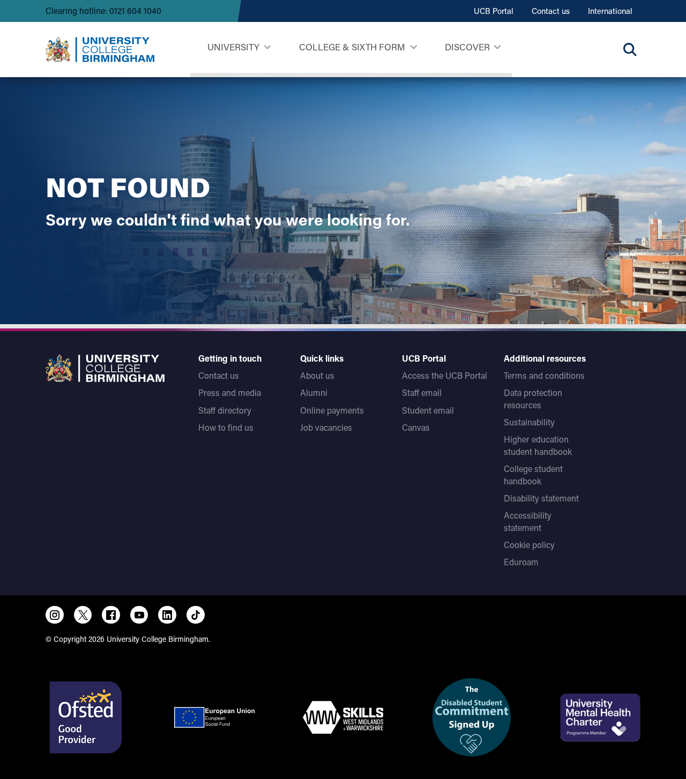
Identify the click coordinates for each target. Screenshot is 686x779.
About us (317, 375)
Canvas (416, 427)
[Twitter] (83, 615)
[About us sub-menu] (497, 47)
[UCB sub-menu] (267, 47)
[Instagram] (55, 615)
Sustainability (529, 422)
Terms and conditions (544, 375)
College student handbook (533, 474)
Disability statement (541, 498)
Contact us (551, 10)
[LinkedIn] (167, 615)
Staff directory (224, 410)
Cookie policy (529, 544)
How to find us (225, 427)
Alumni (313, 392)
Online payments (332, 410)
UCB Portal (493, 10)
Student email (428, 410)
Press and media (229, 392)
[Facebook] (111, 615)
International (610, 10)
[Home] (100, 49)
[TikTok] (196, 615)
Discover (467, 47)
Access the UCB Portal (444, 375)
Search (629, 49)
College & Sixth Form (352, 47)
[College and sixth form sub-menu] (413, 47)
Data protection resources (533, 398)
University (233, 47)
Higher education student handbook (538, 444)
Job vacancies (326, 427)
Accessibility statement (527, 521)
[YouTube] (139, 615)
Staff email (422, 392)
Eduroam (521, 561)
